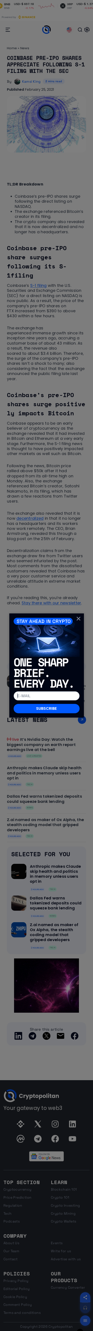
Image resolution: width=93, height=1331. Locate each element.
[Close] (78, 619)
